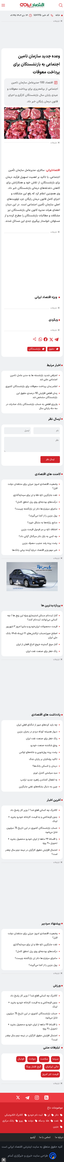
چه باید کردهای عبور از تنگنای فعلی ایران (37, 725)
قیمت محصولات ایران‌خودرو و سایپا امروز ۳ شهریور (31, 626)
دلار (57, 1115)
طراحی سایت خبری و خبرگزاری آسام (28, 1156)
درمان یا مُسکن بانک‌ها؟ (44, 766)
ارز (49, 1115)
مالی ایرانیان (52, 1067)
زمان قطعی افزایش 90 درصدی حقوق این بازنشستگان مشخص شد (36, 395)
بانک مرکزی (8, 1121)
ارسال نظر (50, 459)
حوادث (32, 1059)
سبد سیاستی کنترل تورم (45, 773)
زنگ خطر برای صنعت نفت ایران (41, 651)
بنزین (56, 1127)
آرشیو (32, 1137)
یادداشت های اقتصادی (46, 714)
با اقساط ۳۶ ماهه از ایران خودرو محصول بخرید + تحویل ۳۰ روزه (32, 841)
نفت (56, 1121)
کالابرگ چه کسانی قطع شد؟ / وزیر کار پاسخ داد (33, 810)
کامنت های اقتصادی (48, 474)
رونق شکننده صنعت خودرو (44, 745)
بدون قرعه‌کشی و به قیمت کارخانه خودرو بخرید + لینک (32, 819)
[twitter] (51, 339)
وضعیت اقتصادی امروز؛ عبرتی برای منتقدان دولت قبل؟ (32, 486)
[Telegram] (27, 1098)
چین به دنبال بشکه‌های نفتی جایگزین (38, 787)
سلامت (44, 1059)
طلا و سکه (43, 1121)
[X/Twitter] (18, 1098)
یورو (21, 1121)
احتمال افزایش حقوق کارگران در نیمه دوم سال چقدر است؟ (31, 852)
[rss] (46, 1098)
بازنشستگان (34, 349)
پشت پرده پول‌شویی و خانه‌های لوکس (38, 752)
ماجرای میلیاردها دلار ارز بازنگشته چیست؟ (36, 509)
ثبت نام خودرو (35, 1115)
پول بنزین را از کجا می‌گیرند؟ (43, 516)
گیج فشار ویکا (33, 1067)
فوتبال (21, 1059)
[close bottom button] (3, 1160)
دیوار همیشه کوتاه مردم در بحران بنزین (37, 732)
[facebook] (46, 339)
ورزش (57, 985)
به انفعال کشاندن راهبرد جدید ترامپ (38, 780)
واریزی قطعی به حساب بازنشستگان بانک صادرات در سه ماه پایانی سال (31, 406)
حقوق (51, 349)
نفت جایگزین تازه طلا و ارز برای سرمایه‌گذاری (35, 495)
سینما (55, 1059)
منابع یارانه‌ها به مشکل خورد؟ (42, 522)
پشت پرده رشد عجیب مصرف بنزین (39, 543)
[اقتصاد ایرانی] (32, 5)
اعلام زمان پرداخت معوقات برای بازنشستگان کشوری (31, 386)
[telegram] (56, 339)
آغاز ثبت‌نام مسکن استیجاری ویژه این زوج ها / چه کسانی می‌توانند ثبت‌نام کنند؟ (32, 618)
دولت (30, 1121)
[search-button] (60, 5)
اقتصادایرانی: (53, 170)
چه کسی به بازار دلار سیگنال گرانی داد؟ (38, 536)
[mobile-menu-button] (3, 5)
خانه (57, 15)
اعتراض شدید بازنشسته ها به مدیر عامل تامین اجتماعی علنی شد (33, 377)
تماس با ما (45, 1137)
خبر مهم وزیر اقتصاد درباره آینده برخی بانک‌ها (34, 550)
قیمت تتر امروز (50, 1074)
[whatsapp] (40, 339)
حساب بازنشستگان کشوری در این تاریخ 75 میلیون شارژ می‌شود (31, 830)
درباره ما (59, 1137)
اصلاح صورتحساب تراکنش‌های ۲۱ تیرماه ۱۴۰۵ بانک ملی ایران (31, 635)
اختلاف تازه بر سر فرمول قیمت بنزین (39, 529)
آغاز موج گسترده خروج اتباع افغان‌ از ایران (36, 644)
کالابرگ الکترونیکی (14, 1115)
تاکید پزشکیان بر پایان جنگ (43, 759)
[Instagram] (37, 1098)
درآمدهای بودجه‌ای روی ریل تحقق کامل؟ (36, 502)
